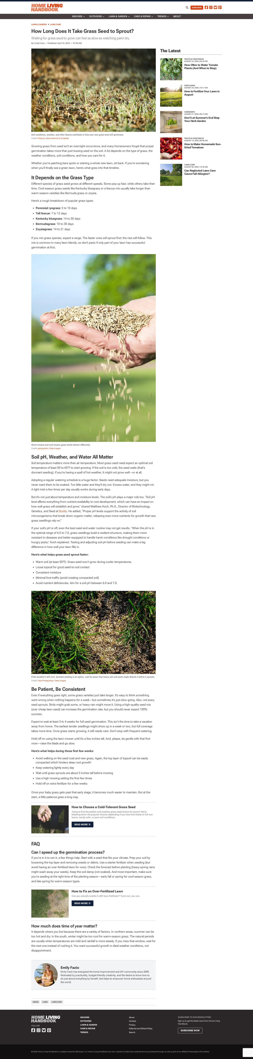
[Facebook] (206, 8)
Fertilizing (189, 85)
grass (35, 1002)
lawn (45, 1002)
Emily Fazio (40, 43)
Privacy (132, 1025)
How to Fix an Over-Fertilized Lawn (97, 891)
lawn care (57, 1002)
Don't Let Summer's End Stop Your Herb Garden (201, 119)
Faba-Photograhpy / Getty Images (52, 680)
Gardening (189, 112)
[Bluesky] (215, 8)
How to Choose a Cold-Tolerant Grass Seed (103, 807)
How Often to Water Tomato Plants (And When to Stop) (201, 66)
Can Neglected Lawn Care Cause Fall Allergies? (200, 172)
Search (132, 1032)
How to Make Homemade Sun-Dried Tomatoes (202, 146)
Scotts (63, 511)
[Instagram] (211, 8)
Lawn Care (55, 24)
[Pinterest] (220, 8)
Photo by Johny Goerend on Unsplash (53, 138)
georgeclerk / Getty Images (49, 448)
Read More (81, 824)
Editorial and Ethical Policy (140, 1028)
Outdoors (95, 16)
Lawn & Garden (118, 16)
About (177, 16)
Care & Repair (142, 16)
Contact (132, 1021)
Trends (161, 16)
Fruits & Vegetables (194, 59)
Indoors (77, 16)
